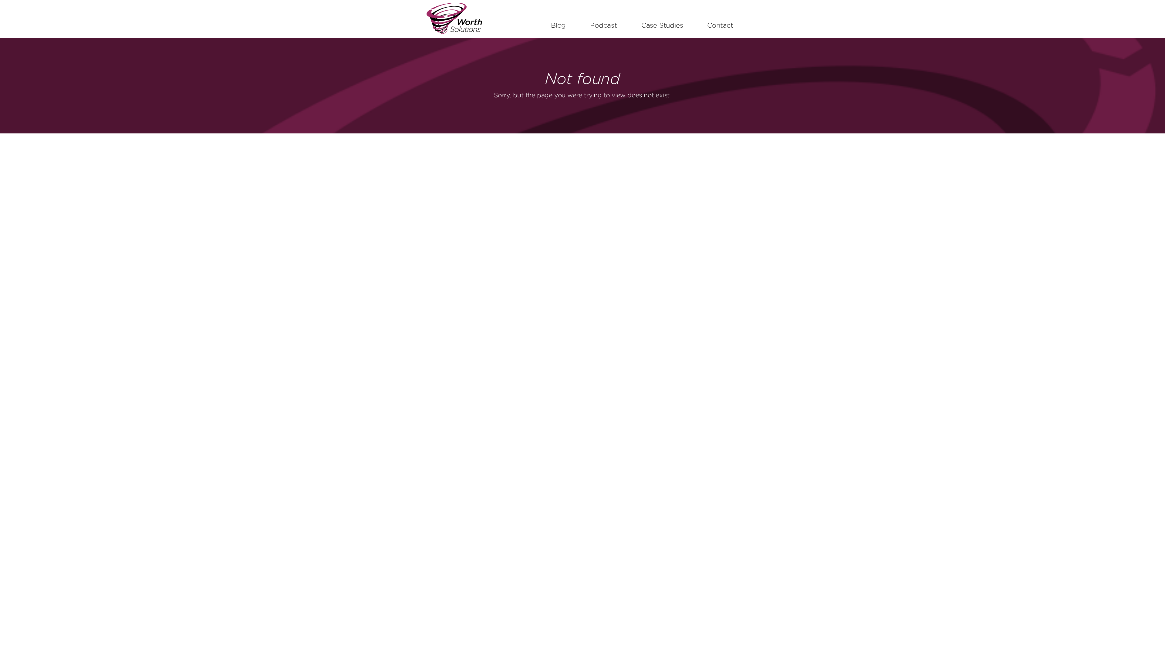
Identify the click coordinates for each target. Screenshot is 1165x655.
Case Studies (662, 26)
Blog (558, 26)
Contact (720, 26)
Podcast (603, 26)
